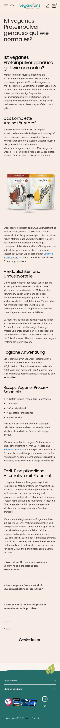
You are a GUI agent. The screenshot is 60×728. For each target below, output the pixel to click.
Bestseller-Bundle (13, 449)
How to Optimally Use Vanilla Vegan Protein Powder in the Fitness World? (25, 652)
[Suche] (12, 6)
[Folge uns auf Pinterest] (45, 706)
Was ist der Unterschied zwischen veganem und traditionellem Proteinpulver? (25, 566)
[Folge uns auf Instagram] (45, 699)
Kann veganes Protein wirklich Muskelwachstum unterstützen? (23, 587)
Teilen (7, 629)
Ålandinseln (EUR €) (15, 718)
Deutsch (36, 718)
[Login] (48, 6)
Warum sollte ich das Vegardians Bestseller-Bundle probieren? (25, 606)
